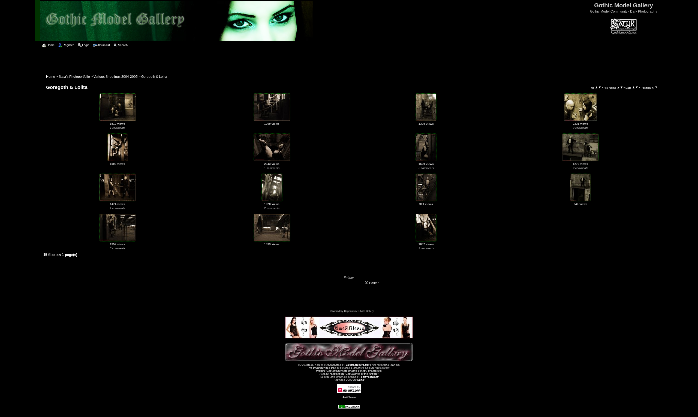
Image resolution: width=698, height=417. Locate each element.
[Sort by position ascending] (653, 88)
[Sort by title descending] (599, 88)
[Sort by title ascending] (596, 88)
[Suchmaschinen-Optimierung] (349, 407)
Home (50, 77)
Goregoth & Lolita (154, 77)
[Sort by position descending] (656, 88)
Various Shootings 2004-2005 (116, 77)
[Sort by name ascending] (618, 88)
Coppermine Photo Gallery (359, 311)
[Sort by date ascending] (633, 88)
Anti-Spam (349, 397)
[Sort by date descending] (637, 88)
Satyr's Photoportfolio (74, 77)
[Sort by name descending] (621, 88)
